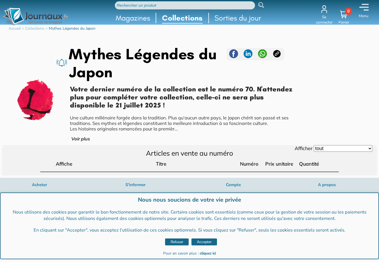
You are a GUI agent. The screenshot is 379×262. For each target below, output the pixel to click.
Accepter (204, 242)
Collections (182, 17)
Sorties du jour (237, 17)
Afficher (303, 148)
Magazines (133, 17)
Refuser (177, 242)
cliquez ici (208, 253)
